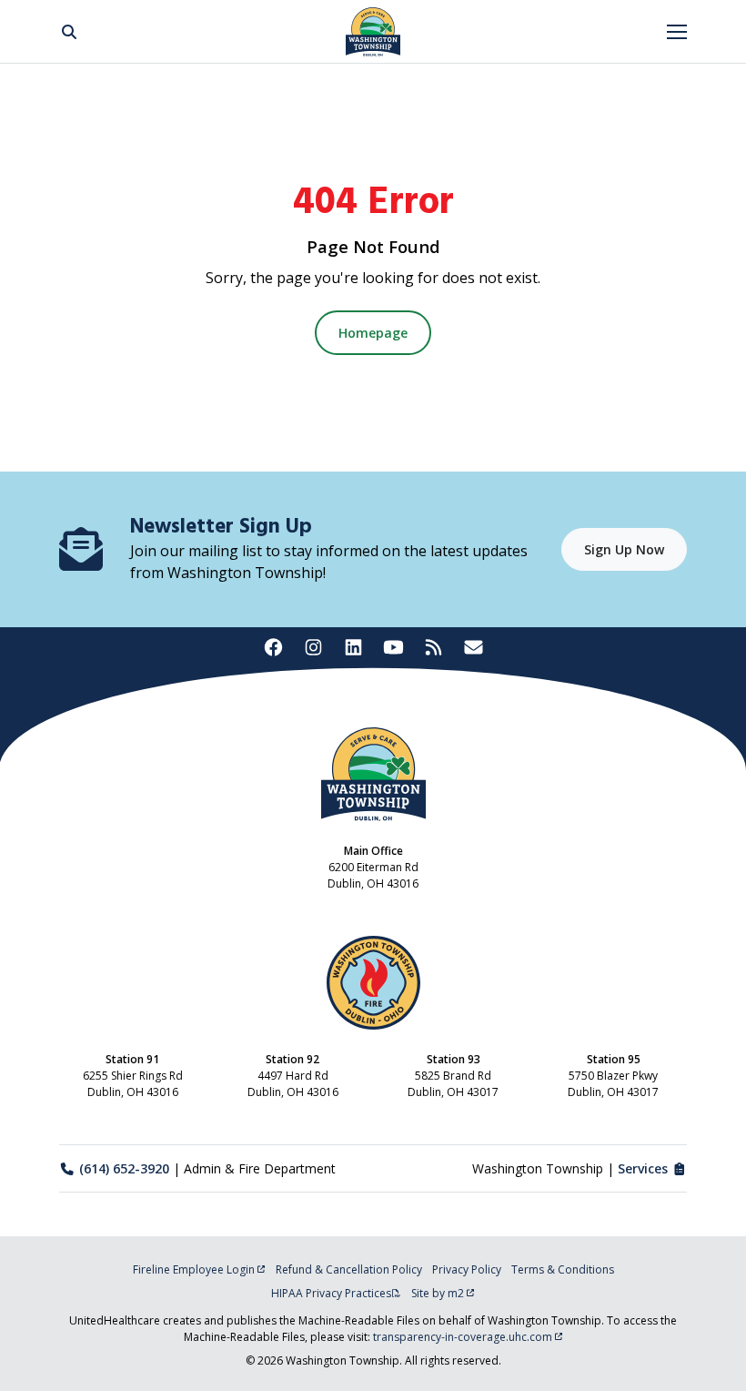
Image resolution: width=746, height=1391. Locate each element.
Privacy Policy (466, 1269)
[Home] (373, 31)
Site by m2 (437, 1293)
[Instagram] (313, 648)
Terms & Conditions (562, 1269)
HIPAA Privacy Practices (331, 1293)
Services (643, 1168)
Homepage (373, 332)
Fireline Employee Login (194, 1269)
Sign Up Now (624, 549)
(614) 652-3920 (124, 1168)
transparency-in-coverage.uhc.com (462, 1337)
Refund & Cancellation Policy (349, 1269)
